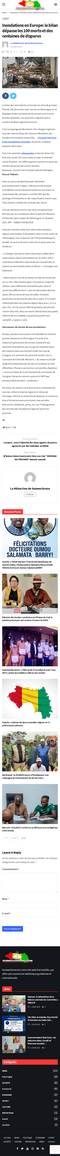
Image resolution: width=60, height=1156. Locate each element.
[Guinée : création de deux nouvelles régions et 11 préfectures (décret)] (30, 699)
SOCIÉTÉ (29, 1082)
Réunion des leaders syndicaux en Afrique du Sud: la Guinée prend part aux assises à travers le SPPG (27, 619)
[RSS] (43, 1148)
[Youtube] (27, 1148)
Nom (5, 899)
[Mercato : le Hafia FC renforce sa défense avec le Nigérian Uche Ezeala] (30, 804)
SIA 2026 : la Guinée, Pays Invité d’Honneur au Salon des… (43, 1018)
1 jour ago (35, 1007)
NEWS (5, 19)
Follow (30, 494)
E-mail (6, 913)
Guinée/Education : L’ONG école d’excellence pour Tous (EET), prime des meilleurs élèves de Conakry (29, 671)
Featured (29, 1088)
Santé (29, 1118)
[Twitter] (22, 1148)
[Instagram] (32, 1148)
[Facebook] (17, 1148)
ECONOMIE (29, 1094)
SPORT (29, 1100)
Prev (7, 838)
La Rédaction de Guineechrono (26, 43)
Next (15, 838)
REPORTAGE (29, 1112)
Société (6, 1031)
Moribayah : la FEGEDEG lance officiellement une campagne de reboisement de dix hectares (25, 776)
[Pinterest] (37, 1148)
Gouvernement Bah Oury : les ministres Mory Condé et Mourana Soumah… (42, 1040)
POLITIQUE (7, 1051)
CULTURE (29, 1106)
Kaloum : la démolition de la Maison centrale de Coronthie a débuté (43, 999)
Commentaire (11, 869)
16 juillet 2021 (16, 46)
